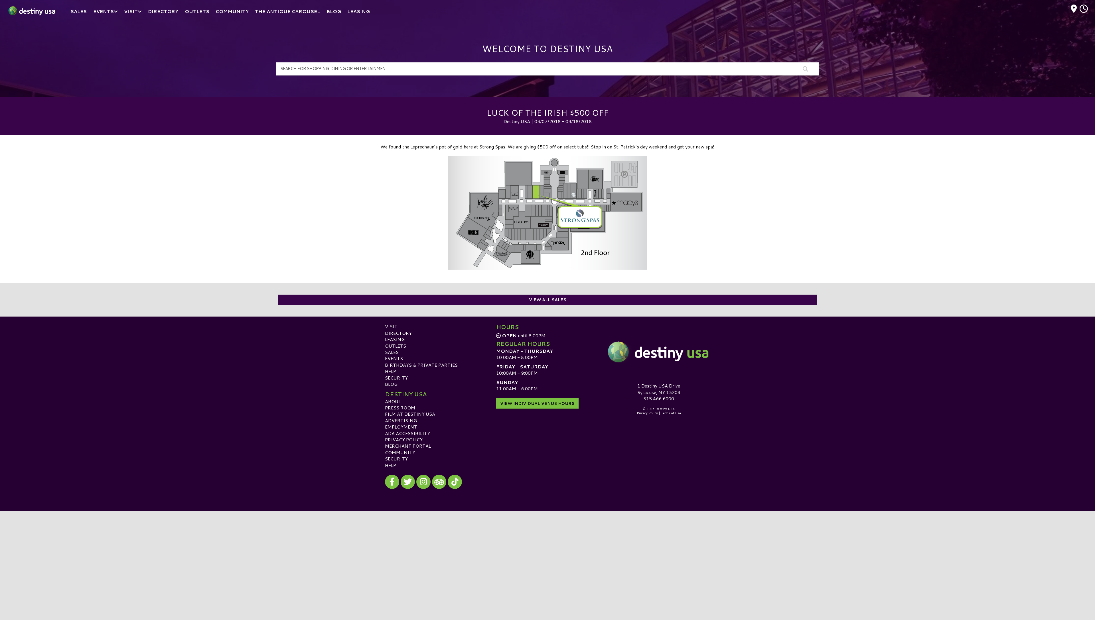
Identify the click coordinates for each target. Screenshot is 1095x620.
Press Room (400, 407)
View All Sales (547, 300)
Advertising (401, 420)
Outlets (395, 345)
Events (394, 358)
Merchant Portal (408, 445)
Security (396, 377)
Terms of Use (671, 413)
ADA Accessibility (407, 433)
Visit (391, 326)
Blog (391, 384)
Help (390, 371)
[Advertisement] (547, 551)
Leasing (395, 339)
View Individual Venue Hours (537, 403)
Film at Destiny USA (410, 414)
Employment (401, 426)
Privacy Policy (404, 439)
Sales (392, 352)
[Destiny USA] (658, 351)
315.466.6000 (658, 398)
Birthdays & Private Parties (421, 365)
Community (400, 452)
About (393, 401)
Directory (398, 333)
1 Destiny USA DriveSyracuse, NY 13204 (658, 388)
